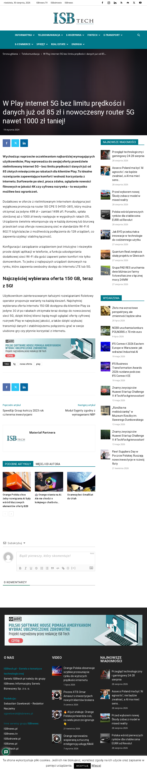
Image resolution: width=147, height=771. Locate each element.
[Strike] (36, 568)
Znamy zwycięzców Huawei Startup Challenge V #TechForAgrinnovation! (128, 391)
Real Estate (58, 44)
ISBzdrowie (56, 2)
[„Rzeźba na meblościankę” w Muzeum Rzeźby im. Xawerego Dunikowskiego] (105, 410)
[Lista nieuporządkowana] (47, 568)
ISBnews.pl (10, 728)
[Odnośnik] (63, 568)
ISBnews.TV (42, 2)
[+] (73, 567)
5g (14, 363)
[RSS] (121, 2)
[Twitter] (134, 2)
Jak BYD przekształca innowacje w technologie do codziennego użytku (127, 235)
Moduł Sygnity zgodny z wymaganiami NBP (80, 412)
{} (68, 567)
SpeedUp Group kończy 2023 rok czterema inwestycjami (23, 412)
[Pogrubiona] (20, 568)
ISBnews (69, 2)
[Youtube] (140, 2)
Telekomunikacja (49, 35)
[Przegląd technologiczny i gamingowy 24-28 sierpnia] (105, 155)
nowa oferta (26, 363)
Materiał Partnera (42, 432)
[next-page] (11, 513)
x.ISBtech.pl (11, 748)
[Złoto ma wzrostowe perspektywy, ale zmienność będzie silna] (105, 311)
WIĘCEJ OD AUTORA (48, 464)
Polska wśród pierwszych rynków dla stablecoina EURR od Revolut (127, 215)
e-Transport (112, 35)
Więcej (96, 765)
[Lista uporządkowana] (41, 568)
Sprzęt (41, 44)
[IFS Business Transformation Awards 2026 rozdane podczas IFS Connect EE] (105, 366)
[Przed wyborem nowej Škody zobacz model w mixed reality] (105, 195)
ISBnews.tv (11, 733)
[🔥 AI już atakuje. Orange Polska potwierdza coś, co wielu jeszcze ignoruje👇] (57, 715)
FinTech (92, 35)
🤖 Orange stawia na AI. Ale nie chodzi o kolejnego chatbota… (48, 498)
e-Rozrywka (73, 35)
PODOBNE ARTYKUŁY (18, 464)
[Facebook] (102, 2)
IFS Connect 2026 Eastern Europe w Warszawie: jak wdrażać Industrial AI (128, 347)
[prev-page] (5, 513)
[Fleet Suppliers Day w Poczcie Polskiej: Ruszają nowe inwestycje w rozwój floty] (105, 454)
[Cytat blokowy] (52, 568)
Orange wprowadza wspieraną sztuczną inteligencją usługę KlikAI (78, 739)
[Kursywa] (25, 568)
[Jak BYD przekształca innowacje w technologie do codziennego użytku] (105, 234)
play (38, 363)
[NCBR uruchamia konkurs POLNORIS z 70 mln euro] (105, 331)
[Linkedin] (115, 2)
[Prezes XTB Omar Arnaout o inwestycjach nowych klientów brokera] (57, 695)
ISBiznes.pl (10, 743)
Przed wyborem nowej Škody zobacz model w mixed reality (126, 195)
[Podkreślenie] (31, 568)
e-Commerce (22, 44)
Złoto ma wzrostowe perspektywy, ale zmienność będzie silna (126, 311)
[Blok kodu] (57, 568)
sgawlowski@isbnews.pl (18, 713)
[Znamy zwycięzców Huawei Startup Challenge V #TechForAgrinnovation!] (105, 390)
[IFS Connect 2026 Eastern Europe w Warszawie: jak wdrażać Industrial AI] (105, 346)
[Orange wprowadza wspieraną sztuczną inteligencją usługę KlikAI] (57, 739)
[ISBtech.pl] (73, 18)
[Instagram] (109, 2)
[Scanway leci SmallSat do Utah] (81, 481)
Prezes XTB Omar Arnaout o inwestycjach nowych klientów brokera (79, 696)
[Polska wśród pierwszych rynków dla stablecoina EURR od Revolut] (105, 214)
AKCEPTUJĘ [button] (82, 765)
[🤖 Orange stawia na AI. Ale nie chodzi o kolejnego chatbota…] (49, 481)
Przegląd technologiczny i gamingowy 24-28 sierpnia (127, 675)
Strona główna (10, 53)
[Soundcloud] (128, 2)
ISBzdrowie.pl (12, 738)
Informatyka (23, 35)
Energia (77, 44)
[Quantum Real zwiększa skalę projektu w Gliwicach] (105, 254)
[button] (138, 35)
